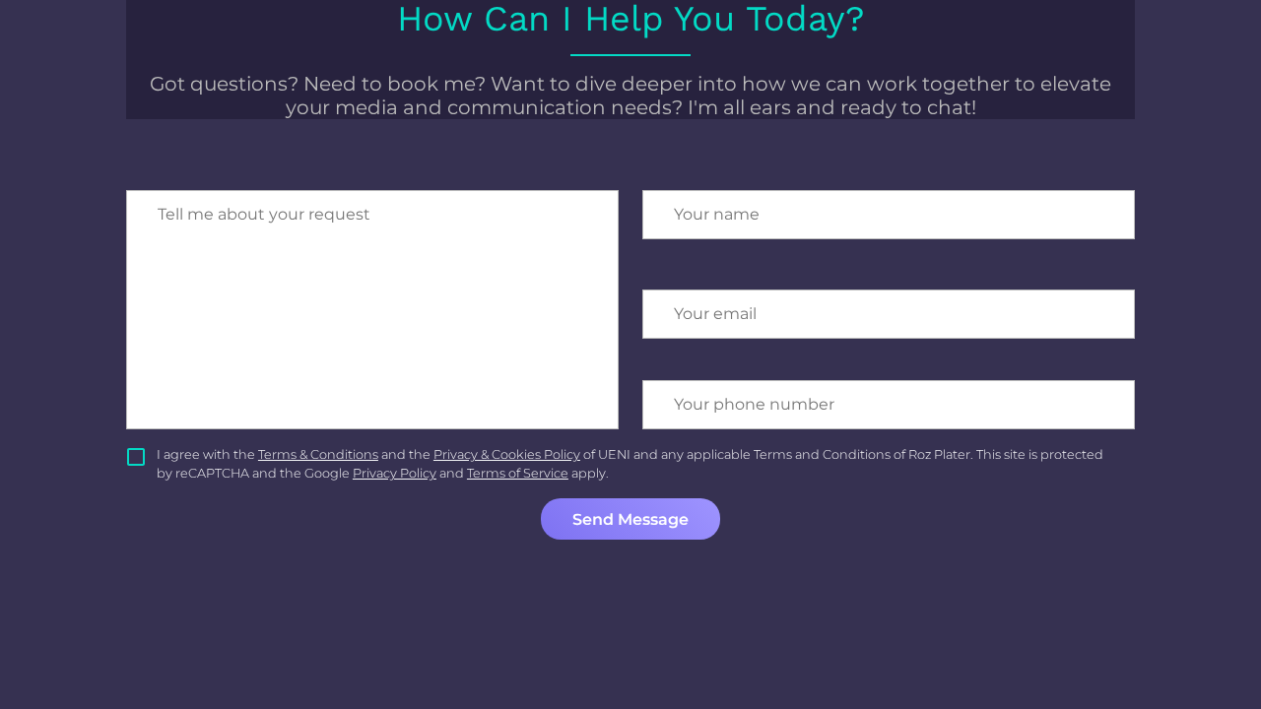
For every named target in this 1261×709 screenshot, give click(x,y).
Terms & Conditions (318, 454)
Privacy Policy (394, 473)
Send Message (630, 519)
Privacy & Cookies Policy (506, 454)
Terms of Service (517, 473)
